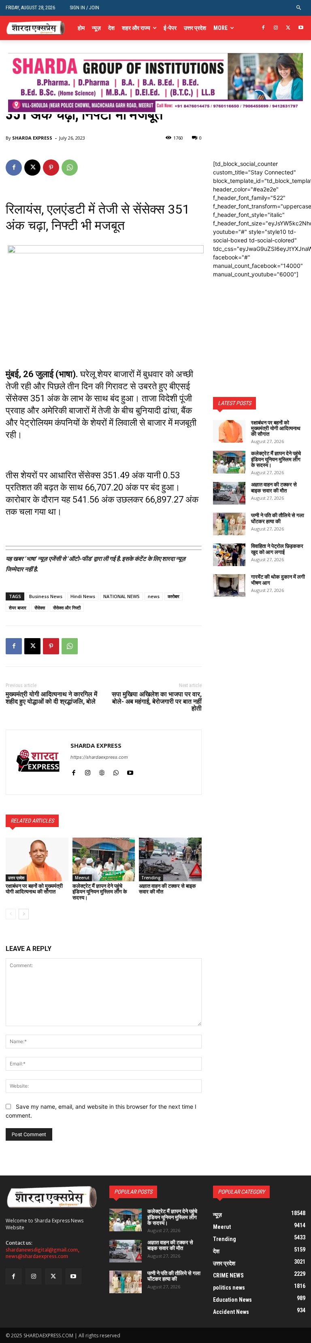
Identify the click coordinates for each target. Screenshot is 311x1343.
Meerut (82, 877)
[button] (299, 8)
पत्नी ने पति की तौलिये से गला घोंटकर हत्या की (277, 518)
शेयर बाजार (17, 608)
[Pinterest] (51, 167)
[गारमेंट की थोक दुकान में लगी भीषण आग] (229, 585)
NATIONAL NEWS (121, 596)
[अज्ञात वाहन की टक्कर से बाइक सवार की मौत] (170, 859)
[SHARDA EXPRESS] (38, 762)
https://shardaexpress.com (99, 757)
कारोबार (173, 596)
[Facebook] (263, 28)
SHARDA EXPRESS (32, 138)
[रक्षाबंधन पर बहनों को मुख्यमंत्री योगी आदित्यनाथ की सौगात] (37, 859)
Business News (45, 596)
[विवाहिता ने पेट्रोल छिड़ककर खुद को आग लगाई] (229, 554)
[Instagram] (276, 28)
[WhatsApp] (70, 167)
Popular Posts (133, 1191)
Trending (151, 877)
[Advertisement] (259, 318)
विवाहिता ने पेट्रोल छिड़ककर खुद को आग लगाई (277, 549)
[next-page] (24, 914)
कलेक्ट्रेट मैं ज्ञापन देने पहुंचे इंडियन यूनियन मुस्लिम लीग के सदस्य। (99, 892)
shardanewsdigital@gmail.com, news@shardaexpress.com (42, 1253)
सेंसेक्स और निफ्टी (67, 608)
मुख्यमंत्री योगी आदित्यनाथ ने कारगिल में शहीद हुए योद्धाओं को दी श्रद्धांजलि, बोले (51, 697)
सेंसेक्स (39, 608)
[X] (288, 28)
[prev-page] (11, 914)
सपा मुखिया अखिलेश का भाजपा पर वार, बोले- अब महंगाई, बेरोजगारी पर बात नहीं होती (157, 701)
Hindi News (82, 596)
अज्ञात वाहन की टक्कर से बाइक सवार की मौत (167, 889)
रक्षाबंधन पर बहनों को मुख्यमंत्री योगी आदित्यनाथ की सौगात (34, 889)
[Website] (102, 771)
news (154, 596)
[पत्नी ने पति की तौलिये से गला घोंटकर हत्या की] (229, 524)
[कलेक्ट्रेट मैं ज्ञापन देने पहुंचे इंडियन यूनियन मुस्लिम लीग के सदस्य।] (103, 859)
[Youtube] (300, 28)
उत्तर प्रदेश (16, 877)
